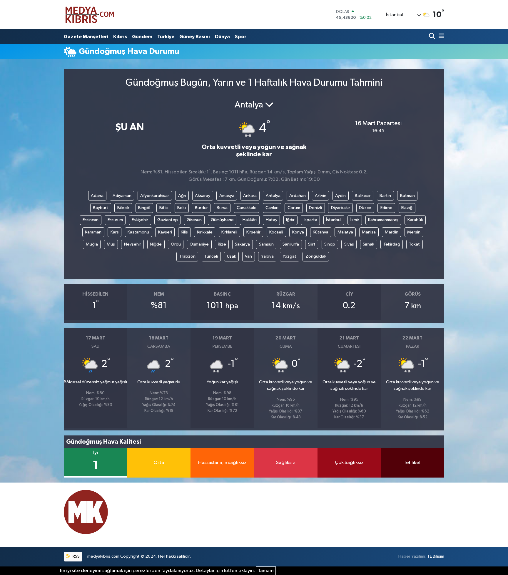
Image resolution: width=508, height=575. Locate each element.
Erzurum (115, 220)
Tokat (414, 244)
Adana (97, 195)
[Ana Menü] (440, 36)
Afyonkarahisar (154, 195)
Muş (111, 244)
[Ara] (432, 36)
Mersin (413, 232)
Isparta (310, 220)
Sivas (349, 244)
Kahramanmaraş (383, 220)
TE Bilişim (435, 556)
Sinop (329, 244)
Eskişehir (140, 220)
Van (248, 256)
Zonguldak (315, 256)
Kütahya (320, 232)
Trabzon (187, 256)
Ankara (250, 195)
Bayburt (100, 208)
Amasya (226, 195)
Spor (240, 36)
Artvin (320, 195)
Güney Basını (194, 36)
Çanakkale (247, 208)
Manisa (369, 232)
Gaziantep (167, 220)
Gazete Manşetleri (86, 36)
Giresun (194, 220)
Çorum (294, 208)
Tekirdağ (391, 244)
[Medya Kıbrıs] (101, 14)
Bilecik (123, 208)
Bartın (385, 195)
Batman (407, 195)
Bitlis (163, 208)
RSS (76, 556)
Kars (115, 232)
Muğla (92, 244)
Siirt (311, 244)
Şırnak (368, 244)
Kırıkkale (205, 232)
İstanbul (333, 220)
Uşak (231, 256)
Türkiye (165, 36)
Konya (298, 232)
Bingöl (144, 208)
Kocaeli (276, 232)
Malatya (345, 232)
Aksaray (202, 195)
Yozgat (289, 256)
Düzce (365, 208)
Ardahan (297, 195)
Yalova (267, 256)
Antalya (273, 195)
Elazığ (406, 208)
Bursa (222, 208)
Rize (222, 244)
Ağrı (182, 195)
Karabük (415, 220)
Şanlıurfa (291, 244)
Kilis (184, 232)
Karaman (93, 232)
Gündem (142, 36)
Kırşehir (253, 232)
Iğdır (290, 220)
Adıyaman (122, 195)
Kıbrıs (120, 36)
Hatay (271, 220)
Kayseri (165, 232)
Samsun (266, 244)
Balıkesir (363, 195)
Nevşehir (132, 244)
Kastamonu (138, 232)
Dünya (222, 36)
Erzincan (90, 220)
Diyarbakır (340, 208)
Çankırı (271, 208)
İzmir (354, 220)
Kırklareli (229, 232)
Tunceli (211, 256)
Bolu (181, 208)
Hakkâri (250, 220)
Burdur (201, 208)
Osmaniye (199, 244)
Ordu (176, 244)
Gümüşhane (222, 220)
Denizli (315, 208)
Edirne (386, 208)
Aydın (340, 195)
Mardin (391, 232)
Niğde (156, 244)
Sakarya (242, 244)
